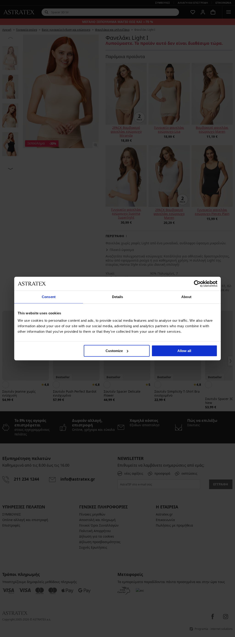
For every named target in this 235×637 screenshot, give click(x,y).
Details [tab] (117, 297)
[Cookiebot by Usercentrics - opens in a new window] (197, 283)
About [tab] (186, 297)
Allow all (184, 351)
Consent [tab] (49, 297)
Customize (114, 351)
